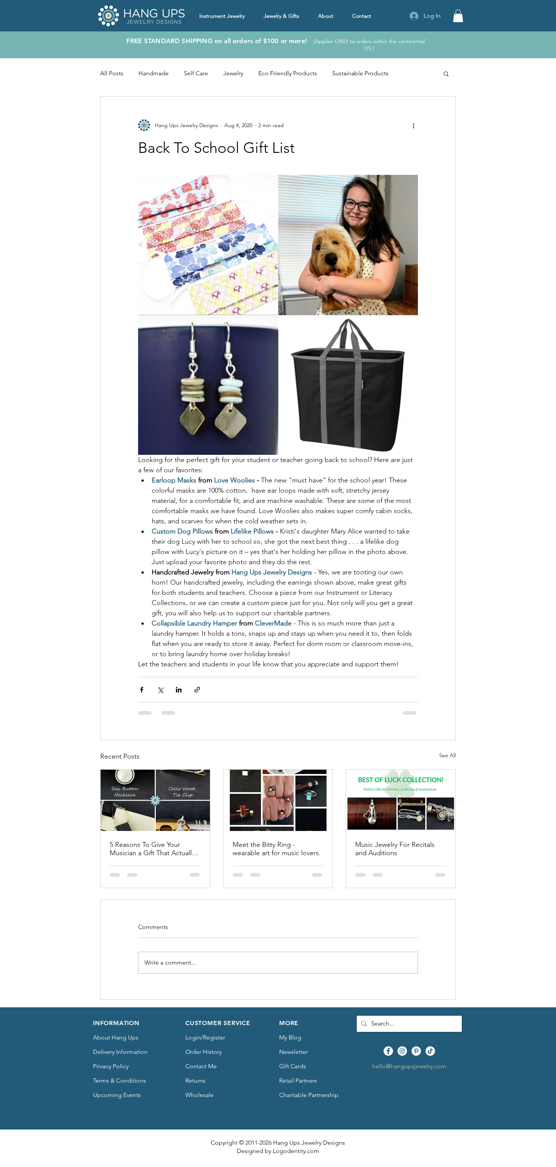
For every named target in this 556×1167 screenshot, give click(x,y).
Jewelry (233, 73)
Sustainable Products (360, 73)
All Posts (111, 73)
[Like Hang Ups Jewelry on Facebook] (388, 1051)
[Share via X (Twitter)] (160, 689)
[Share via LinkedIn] (178, 689)
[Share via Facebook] (141, 689)
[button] (458, 15)
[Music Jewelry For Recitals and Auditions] (400, 800)
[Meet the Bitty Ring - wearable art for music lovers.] (278, 800)
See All (447, 755)
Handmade (153, 73)
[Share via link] (197, 689)
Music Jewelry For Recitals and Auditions (395, 848)
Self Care (196, 73)
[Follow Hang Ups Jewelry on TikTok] (430, 1051)
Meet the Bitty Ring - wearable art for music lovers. (277, 848)
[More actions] (413, 125)
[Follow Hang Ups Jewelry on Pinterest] (416, 1051)
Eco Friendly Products (287, 73)
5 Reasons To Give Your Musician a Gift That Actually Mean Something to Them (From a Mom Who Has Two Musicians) (152, 848)
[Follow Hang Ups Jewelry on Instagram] (402, 1051)
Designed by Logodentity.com (278, 1151)
